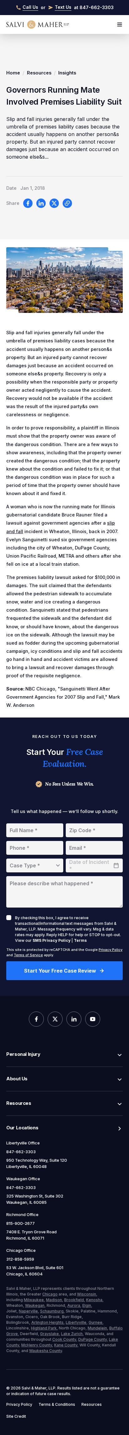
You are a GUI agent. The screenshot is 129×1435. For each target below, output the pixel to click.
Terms (80, 940)
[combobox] (34, 865)
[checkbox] (8, 917)
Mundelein (97, 1328)
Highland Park (44, 1328)
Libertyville (76, 1322)
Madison (54, 1299)
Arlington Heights (47, 1322)
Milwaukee (34, 1299)
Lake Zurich (72, 1333)
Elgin (86, 1305)
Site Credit (16, 1416)
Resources (39, 72)
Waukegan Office (23, 1178)
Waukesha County (45, 1350)
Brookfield (74, 1299)
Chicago (50, 1294)
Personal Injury (23, 1054)
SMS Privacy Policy (51, 940)
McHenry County (36, 1345)
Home (13, 72)
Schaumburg (52, 1311)
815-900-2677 (20, 1223)
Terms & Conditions (57, 1404)
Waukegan (34, 1305)
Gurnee (95, 1322)
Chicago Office (21, 1250)
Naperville (28, 1311)
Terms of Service (28, 955)
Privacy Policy (110, 949)
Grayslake (49, 1333)
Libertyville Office (23, 1142)
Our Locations (22, 1128)
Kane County (65, 1345)
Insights (67, 72)
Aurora (73, 1305)
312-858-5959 (20, 1259)
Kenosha (94, 1299)
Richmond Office (22, 1214)
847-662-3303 (21, 1151)
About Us (17, 1079)
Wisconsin (86, 1294)
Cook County (64, 1339)
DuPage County (92, 1339)
